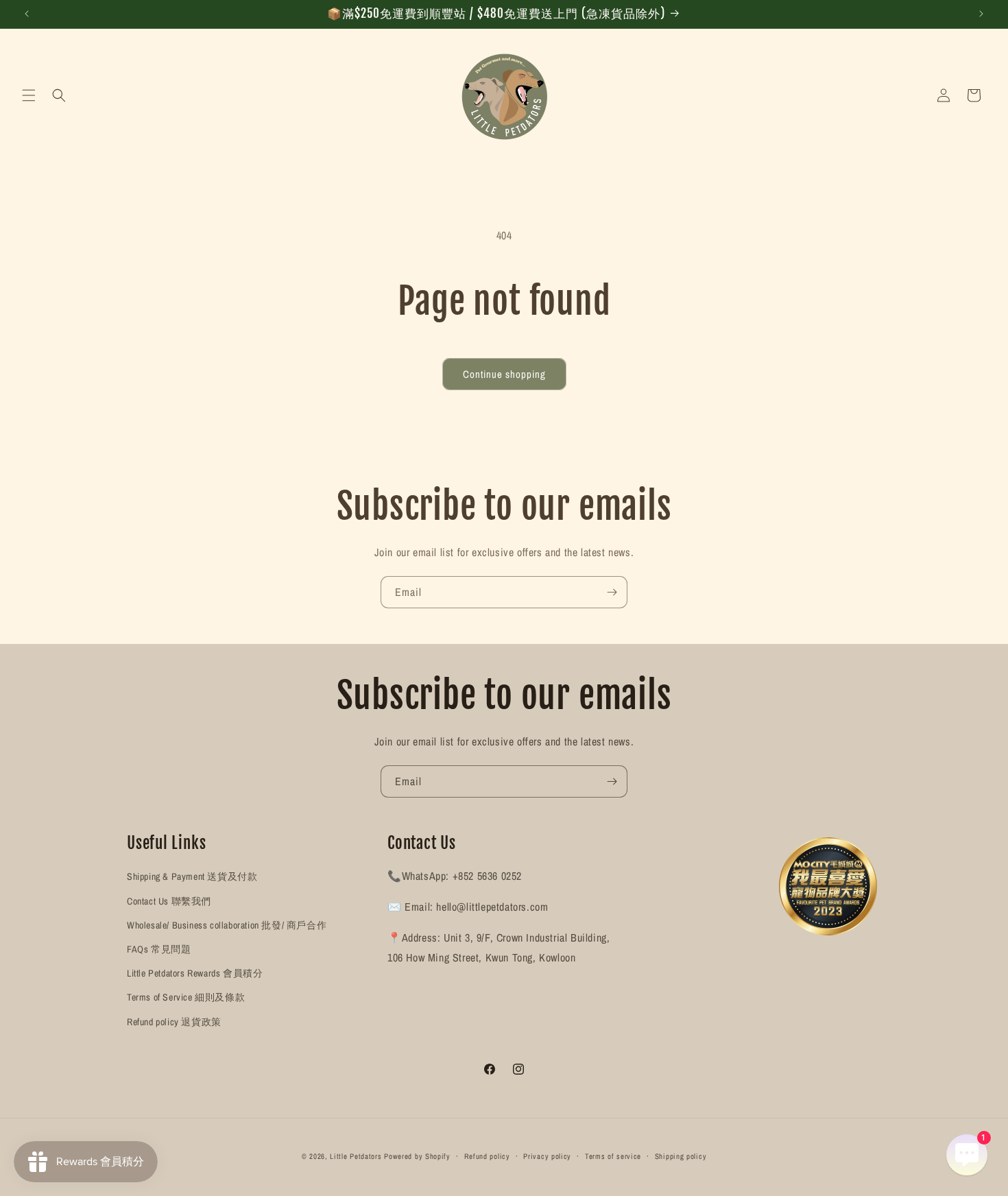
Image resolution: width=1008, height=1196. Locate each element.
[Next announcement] (981, 14)
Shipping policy (681, 1156)
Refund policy (487, 1156)
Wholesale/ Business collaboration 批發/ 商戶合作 (226, 925)
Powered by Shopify (417, 1156)
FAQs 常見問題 (159, 949)
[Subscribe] (612, 592)
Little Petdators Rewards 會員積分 (195, 973)
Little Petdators (355, 1156)
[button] (29, 95)
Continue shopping (504, 374)
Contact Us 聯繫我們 (169, 901)
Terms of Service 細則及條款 (186, 997)
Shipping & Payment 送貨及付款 (192, 876)
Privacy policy (547, 1156)
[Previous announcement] (27, 14)
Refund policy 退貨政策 (174, 1022)
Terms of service (613, 1156)
